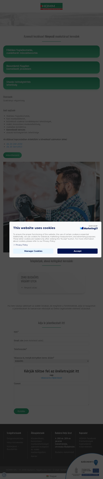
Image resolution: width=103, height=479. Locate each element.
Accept (77, 251)
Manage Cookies (33, 251)
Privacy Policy (22, 245)
